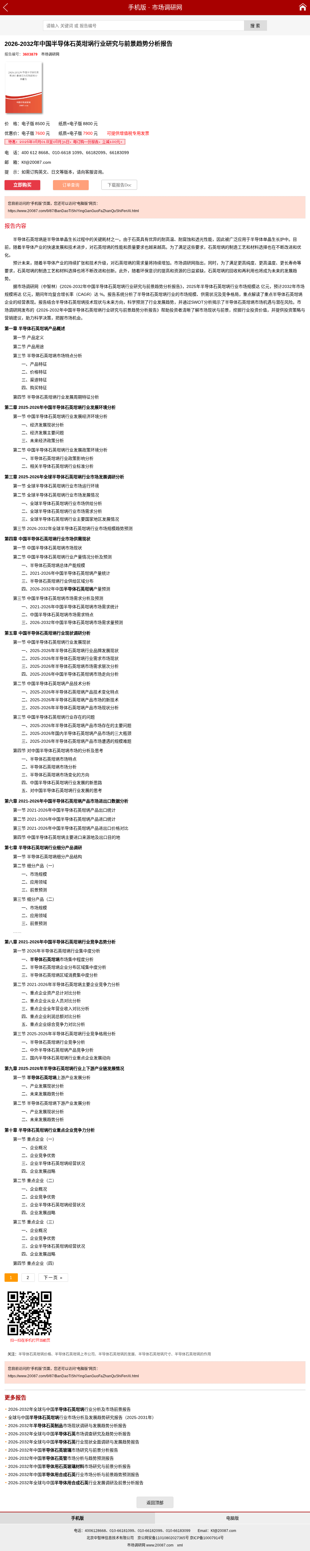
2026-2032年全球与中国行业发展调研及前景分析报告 (75, 1482)
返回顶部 (155, 1502)
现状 (98, 302)
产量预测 (87, 588)
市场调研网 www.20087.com (150, 1545)
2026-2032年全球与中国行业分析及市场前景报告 (69, 1409)
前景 (34, 923)
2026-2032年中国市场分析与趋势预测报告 (61, 1458)
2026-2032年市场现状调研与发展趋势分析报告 (67, 1425)
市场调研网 (167, 7)
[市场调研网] (303, 7)
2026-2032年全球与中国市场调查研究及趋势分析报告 (69, 1433)
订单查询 (70, 185)
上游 (46, 1077)
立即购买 (22, 185)
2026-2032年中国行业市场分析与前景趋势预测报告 (73, 1474)
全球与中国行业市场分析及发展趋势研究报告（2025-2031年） (82, 1417)
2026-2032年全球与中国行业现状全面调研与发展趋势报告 (73, 1442)
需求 (97, 666)
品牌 (97, 650)
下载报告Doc (119, 185)
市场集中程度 (57, 959)
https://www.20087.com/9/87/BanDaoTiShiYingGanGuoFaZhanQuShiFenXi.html (73, 211)
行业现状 (65, 633)
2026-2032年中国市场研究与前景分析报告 (63, 1450)
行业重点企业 (46, 1130)
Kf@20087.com (36, 162)
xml (180, 1545)
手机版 (137, 7)
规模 (251, 286)
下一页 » (53, 1277)
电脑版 (232, 1518)
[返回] (5, 7)
